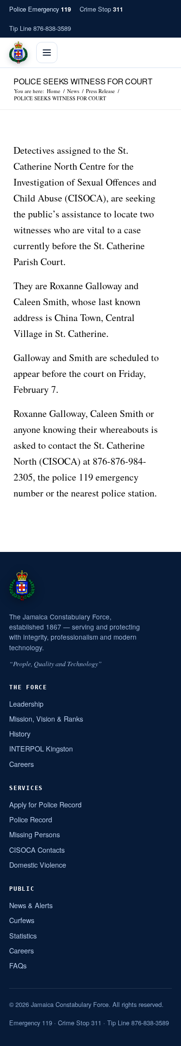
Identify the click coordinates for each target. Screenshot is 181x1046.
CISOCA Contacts (37, 850)
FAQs (18, 965)
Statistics (23, 935)
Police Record (30, 819)
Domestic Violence (37, 864)
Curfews (21, 920)
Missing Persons (34, 834)
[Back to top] (161, 1035)
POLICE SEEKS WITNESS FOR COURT (83, 81)
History (19, 733)
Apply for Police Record (45, 804)
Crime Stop (101, 8)
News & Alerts (31, 905)
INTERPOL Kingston (41, 748)
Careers (21, 764)
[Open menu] (46, 52)
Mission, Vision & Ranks (46, 718)
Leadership (26, 703)
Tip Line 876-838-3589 (40, 28)
